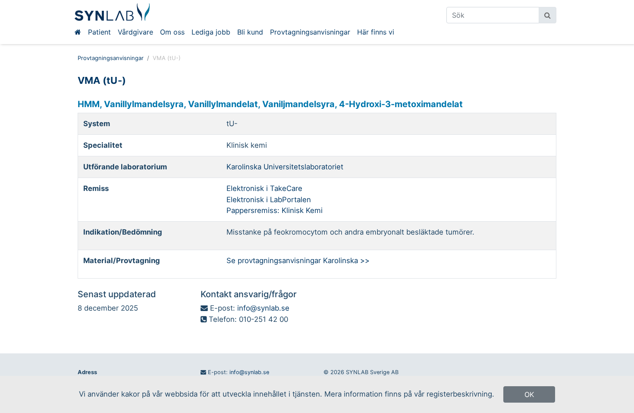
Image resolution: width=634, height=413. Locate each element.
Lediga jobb (210, 32)
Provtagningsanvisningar (310, 32)
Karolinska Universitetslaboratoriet (284, 166)
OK (529, 394)
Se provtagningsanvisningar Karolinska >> (298, 260)
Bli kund (250, 32)
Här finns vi (375, 32)
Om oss (172, 32)
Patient (99, 32)
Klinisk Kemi (302, 210)
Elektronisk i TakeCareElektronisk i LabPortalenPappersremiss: (268, 199)
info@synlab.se (263, 308)
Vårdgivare (135, 32)
